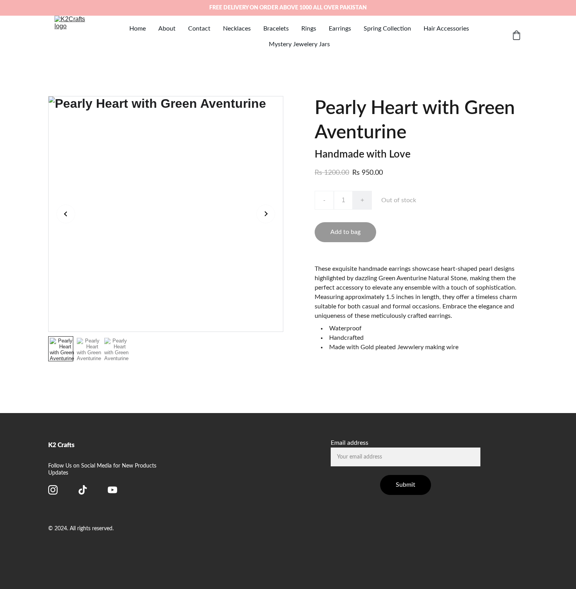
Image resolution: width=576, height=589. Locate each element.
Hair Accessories (446, 28)
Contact (199, 28)
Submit (405, 485)
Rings (308, 28)
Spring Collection (387, 28)
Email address (349, 443)
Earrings (340, 28)
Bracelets (276, 28)
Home (137, 28)
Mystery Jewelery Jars (299, 44)
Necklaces (237, 28)
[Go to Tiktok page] (82, 490)
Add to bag (345, 232)
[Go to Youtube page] (112, 490)
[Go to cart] (516, 36)
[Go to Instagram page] (53, 490)
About (167, 28)
